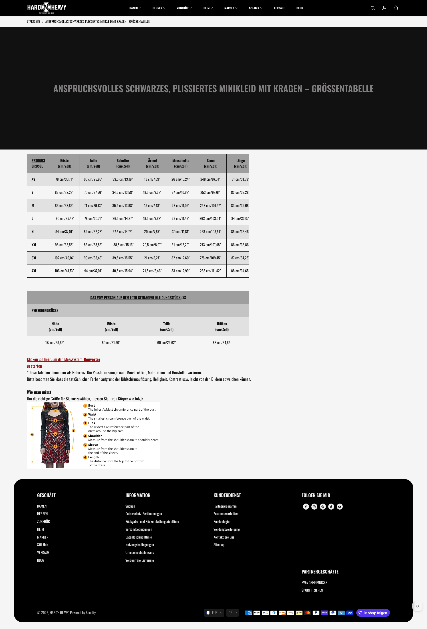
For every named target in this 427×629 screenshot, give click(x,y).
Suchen (130, 506)
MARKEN (42, 537)
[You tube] (339, 506)
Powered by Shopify (83, 612)
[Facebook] (306, 506)
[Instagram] (314, 506)
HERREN (42, 513)
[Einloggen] (384, 8)
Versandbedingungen (138, 529)
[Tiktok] (331, 506)
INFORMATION (137, 495)
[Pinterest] (322, 506)
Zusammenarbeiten (226, 513)
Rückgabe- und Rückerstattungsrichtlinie (152, 521)
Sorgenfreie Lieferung (139, 560)
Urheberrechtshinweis (139, 552)
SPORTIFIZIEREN (312, 590)
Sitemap (219, 544)
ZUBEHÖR (43, 521)
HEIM (40, 529)
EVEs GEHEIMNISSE (314, 582)
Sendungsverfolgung (227, 529)
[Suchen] (373, 8)
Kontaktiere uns (224, 537)
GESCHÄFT (46, 495)
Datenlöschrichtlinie (138, 537)
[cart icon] (396, 8)
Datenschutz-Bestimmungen (143, 513)
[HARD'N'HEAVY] (47, 8)
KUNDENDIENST (227, 495)
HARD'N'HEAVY (59, 612)
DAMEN (42, 506)
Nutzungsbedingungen (139, 544)
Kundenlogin (222, 521)
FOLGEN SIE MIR (316, 495)
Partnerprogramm (225, 506)
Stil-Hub (42, 544)
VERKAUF (43, 552)
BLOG (40, 560)
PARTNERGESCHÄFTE (320, 572)
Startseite (34, 21)
